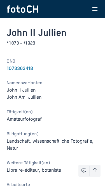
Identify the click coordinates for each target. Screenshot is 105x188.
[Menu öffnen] (95, 9)
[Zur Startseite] (22, 9)
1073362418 (20, 68)
